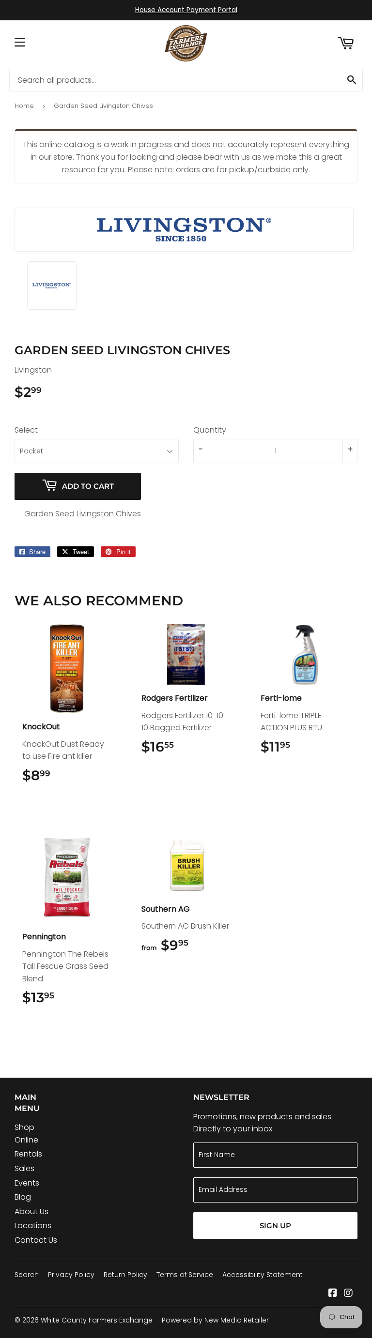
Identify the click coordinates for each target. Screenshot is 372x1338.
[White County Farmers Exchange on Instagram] (348, 1293)
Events (27, 1182)
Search (27, 1274)
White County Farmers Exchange (97, 1320)
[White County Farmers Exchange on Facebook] (332, 1293)
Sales (24, 1168)
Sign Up (275, 1225)
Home (24, 105)
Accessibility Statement (262, 1274)
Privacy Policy (71, 1274)
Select (26, 430)
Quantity (209, 430)
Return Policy (125, 1274)
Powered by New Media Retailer (215, 1320)
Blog (23, 1197)
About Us (31, 1211)
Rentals (28, 1153)
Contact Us (36, 1240)
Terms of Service (184, 1274)
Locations (33, 1225)
